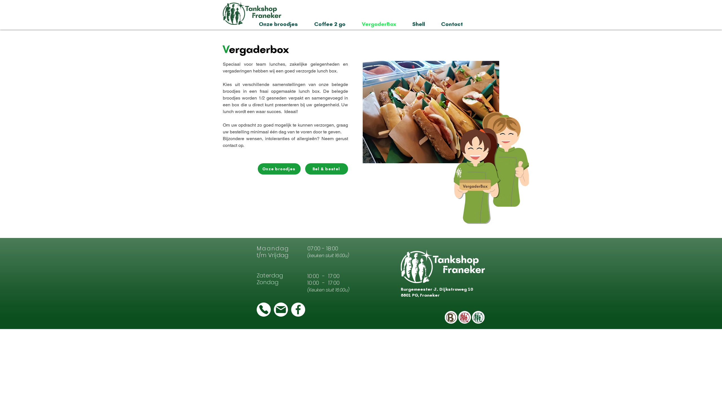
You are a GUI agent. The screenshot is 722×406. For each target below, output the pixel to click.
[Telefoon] (264, 310)
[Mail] (281, 310)
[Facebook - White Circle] (298, 310)
